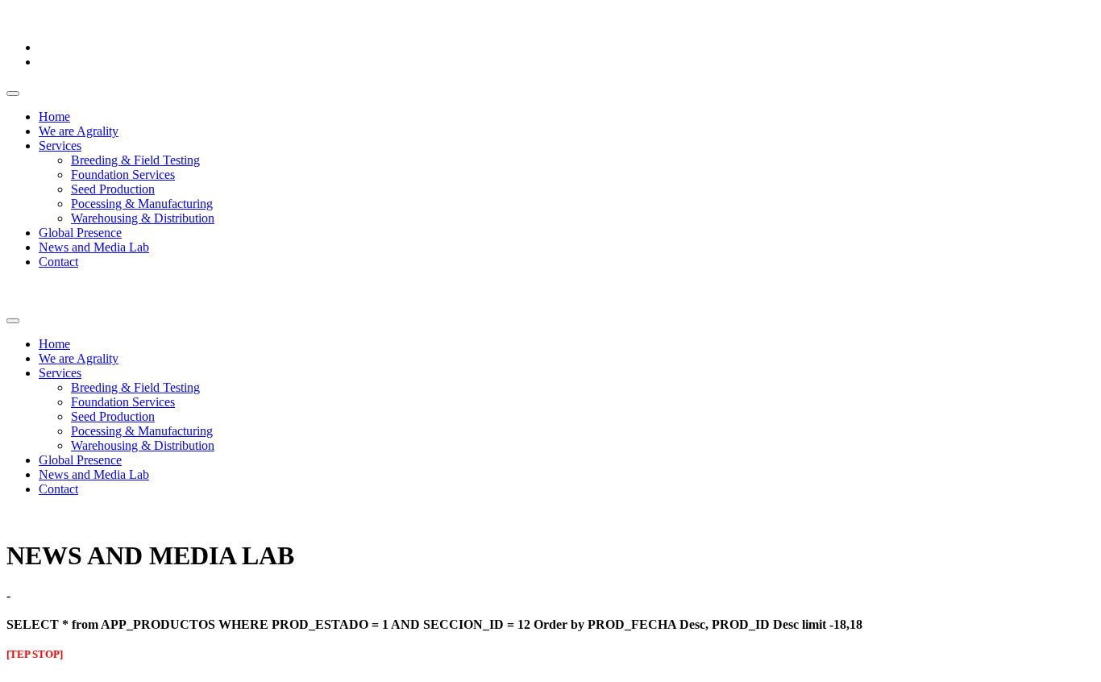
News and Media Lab (94, 247)
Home (54, 116)
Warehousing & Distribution (142, 218)
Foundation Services (123, 174)
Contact (58, 261)
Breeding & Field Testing (135, 160)
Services (60, 145)
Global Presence (80, 232)
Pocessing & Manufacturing (142, 203)
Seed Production (113, 189)
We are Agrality (78, 131)
